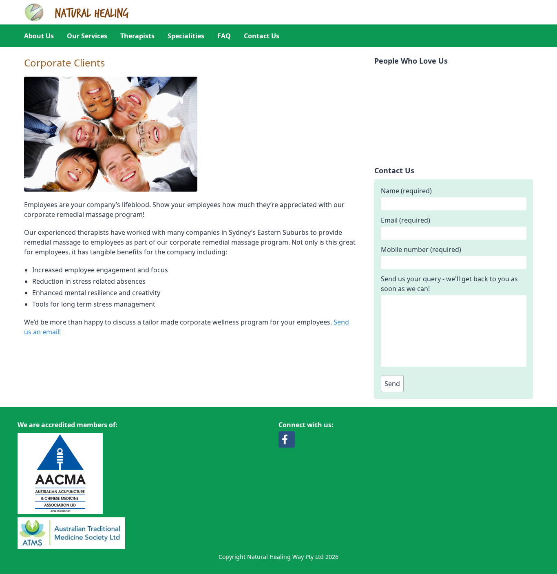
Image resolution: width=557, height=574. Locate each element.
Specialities (186, 35)
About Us (39, 35)
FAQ (224, 35)
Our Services (87, 35)
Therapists (137, 35)
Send (392, 383)
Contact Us (261, 35)
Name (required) (406, 190)
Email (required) (405, 220)
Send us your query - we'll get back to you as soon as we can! (449, 283)
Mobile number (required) (421, 249)
